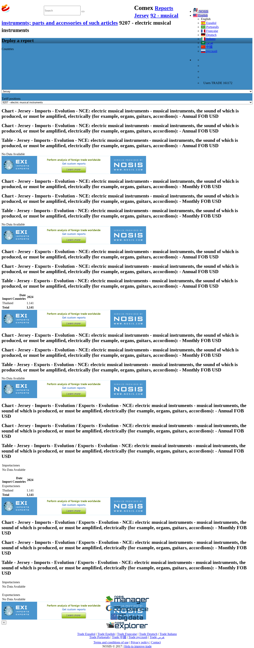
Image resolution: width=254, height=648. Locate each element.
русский (211, 51)
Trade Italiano (168, 634)
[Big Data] (127, 620)
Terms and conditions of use (111, 642)
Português (212, 27)
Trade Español (86, 634)
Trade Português (99, 637)
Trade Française (127, 634)
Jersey (141, 15)
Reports (164, 8)
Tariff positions (11, 98)
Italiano (210, 39)
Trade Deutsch (148, 634)
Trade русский (137, 637)
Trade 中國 (119, 637)
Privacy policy (140, 642)
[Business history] (127, 602)
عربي (209, 42)
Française (211, 31)
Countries (8, 49)
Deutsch (210, 35)
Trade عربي (157, 637)
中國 (209, 46)
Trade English (106, 634)
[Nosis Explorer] (127, 629)
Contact (156, 642)
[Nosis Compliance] (127, 611)
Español (210, 23)
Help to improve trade (138, 646)
